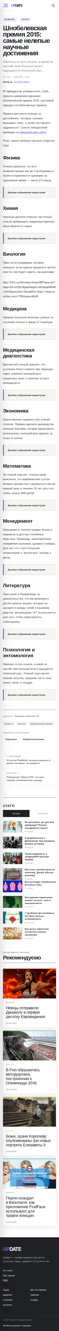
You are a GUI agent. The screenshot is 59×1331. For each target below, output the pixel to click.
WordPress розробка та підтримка (17, 1325)
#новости (9, 723)
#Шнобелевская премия (41, 723)
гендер (34, 1299)
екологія (7, 1304)
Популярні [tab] (43, 813)
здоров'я (7, 1294)
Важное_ (10, 19)
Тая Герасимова (22, 81)
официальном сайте (33, 132)
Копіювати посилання (33, 739)
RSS (5, 1280)
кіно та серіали (38, 1289)
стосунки (7, 1299)
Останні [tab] (16, 813)
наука (25, 19)
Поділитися (11, 739)
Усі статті (7, 1270)
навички (34, 1294)
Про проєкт (9, 1275)
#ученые (22, 723)
